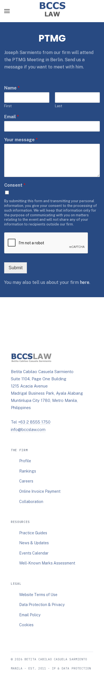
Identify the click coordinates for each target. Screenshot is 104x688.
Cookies (26, 625)
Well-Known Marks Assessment (47, 563)
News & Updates (34, 543)
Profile (25, 461)
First (8, 106)
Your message (21, 139)
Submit (15, 267)
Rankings (27, 471)
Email (11, 116)
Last (58, 106)
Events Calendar (34, 553)
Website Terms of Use (38, 594)
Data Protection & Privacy (42, 604)
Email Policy (29, 615)
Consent (15, 185)
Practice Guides (33, 533)
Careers (26, 481)
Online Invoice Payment (39, 491)
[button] (7, 11)
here (84, 282)
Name (12, 88)
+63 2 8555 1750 (34, 422)
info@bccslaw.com (28, 429)
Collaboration (31, 501)
